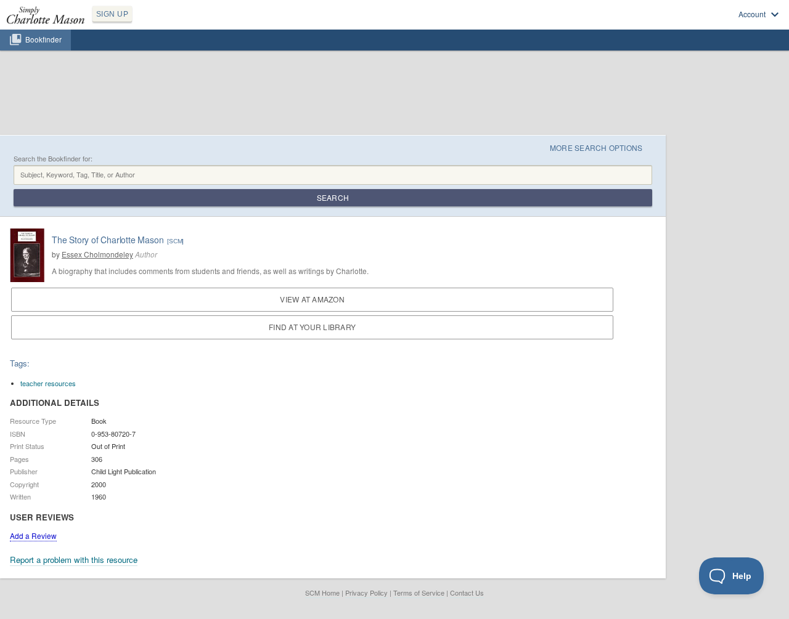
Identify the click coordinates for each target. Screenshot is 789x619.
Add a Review (33, 535)
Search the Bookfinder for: (53, 158)
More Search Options (596, 147)
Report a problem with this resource (73, 559)
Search (333, 197)
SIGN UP (112, 14)
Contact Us (467, 592)
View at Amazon (312, 299)
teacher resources (48, 383)
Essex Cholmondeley (97, 254)
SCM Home (322, 592)
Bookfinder (43, 39)
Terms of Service (418, 592)
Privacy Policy (366, 592)
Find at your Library (312, 327)
